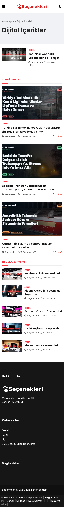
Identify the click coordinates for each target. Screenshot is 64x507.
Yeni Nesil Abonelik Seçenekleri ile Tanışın (43, 56)
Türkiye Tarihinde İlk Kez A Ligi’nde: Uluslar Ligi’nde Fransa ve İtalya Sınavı (31, 129)
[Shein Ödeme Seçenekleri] (12, 346)
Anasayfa (8, 21)
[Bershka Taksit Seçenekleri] (12, 274)
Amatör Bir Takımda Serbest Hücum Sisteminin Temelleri (27, 245)
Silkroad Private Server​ (29, 500)
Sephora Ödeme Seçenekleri (43, 311)
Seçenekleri (37, 62)
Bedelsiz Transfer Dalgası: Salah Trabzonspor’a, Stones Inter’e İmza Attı (29, 187)
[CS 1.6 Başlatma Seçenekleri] (12, 329)
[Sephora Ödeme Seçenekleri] (12, 311)
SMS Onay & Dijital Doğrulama (18, 443)
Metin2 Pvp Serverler (31, 497)
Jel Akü (6, 435)
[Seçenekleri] (32, 6)
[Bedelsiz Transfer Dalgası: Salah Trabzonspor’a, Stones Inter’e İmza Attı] (32, 161)
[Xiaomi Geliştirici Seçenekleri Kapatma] (12, 291)
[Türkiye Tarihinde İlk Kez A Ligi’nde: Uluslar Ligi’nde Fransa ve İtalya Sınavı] (32, 103)
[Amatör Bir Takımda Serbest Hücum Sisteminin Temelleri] (32, 219)
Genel (5, 430)
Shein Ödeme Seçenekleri (41, 345)
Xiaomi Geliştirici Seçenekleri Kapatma (43, 292)
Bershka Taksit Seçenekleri (42, 273)
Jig (3, 439)
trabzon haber (9, 497)
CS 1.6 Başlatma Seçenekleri (42, 328)
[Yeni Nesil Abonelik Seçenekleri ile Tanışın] (14, 54)
